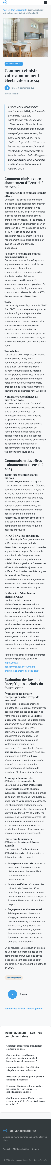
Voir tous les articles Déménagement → (25, 1008)
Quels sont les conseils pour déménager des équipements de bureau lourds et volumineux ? (22, 1058)
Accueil (6, 10)
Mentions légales (21, 1149)
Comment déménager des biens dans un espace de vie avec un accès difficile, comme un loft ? (24, 1089)
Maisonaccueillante (22, 1130)
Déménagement (18, 10)
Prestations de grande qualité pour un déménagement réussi (25, 1078)
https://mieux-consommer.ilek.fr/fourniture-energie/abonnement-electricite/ (22, 666)
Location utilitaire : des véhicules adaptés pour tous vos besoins (22, 1069)
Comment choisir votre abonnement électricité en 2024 (24, 1047)
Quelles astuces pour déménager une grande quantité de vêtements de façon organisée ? (25, 1101)
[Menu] (45, 2)
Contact (35, 1149)
